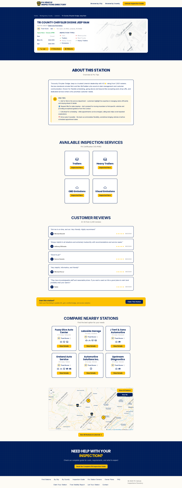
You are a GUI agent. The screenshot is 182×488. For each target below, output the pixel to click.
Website (70, 49)
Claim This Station (134, 302)
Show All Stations (125, 390)
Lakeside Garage (91, 331)
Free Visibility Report (77, 485)
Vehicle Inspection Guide (134, 3)
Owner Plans (109, 479)
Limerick (57, 16)
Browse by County (112, 4)
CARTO (131, 429)
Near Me (125, 394)
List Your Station (94, 485)
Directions (57, 49)
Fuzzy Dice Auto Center (64, 331)
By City (56, 479)
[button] (119, 35)
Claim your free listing (55, 25)
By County (66, 479)
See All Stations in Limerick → (91, 435)
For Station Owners (95, 479)
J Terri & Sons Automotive (118, 331)
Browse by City (96, 4)
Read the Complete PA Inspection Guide (91, 466)
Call (44, 49)
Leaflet (109, 429)
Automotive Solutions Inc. (91, 358)
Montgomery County (46, 16)
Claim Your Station (60, 485)
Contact (105, 485)
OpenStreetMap (117, 429)
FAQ (118, 479)
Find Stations (46, 479)
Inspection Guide (79, 479)
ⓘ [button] (70, 338)
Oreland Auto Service (64, 358)
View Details (64, 346)
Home (36, 16)
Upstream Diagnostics (118, 358)
